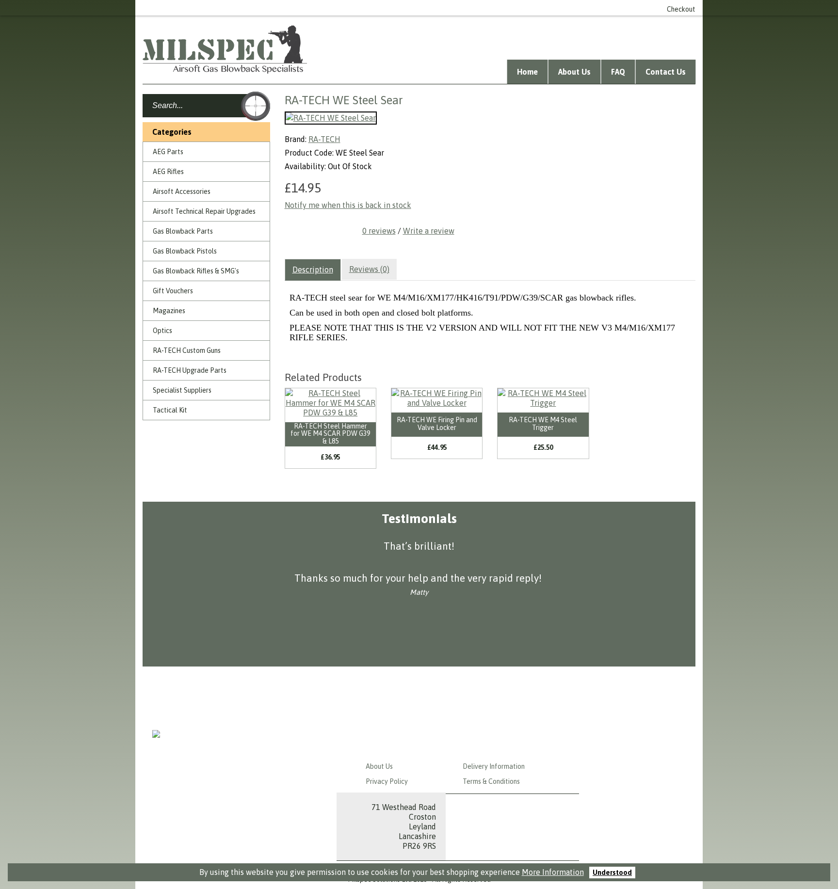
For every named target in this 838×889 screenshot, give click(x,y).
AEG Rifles (168, 171)
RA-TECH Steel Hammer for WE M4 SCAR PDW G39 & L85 (330, 433)
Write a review (428, 230)
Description (312, 269)
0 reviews (379, 230)
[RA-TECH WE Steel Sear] (331, 118)
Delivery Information (494, 766)
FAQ (618, 71)
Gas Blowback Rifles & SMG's (196, 271)
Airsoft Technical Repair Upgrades (204, 211)
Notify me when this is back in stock (348, 205)
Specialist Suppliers (182, 390)
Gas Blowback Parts (183, 231)
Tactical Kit (170, 410)
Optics (162, 330)
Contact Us (665, 71)
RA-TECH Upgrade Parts (189, 370)
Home (527, 71)
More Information (553, 872)
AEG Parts (168, 152)
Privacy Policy (387, 781)
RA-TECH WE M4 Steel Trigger (543, 423)
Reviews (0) (369, 269)
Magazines (169, 311)
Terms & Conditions (491, 781)
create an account (528, 8)
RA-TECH (324, 139)
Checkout (681, 9)
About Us (574, 71)
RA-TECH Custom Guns (187, 350)
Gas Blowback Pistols (185, 251)
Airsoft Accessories (181, 191)
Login (480, 8)
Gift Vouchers (173, 291)
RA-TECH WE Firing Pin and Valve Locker (437, 423)
